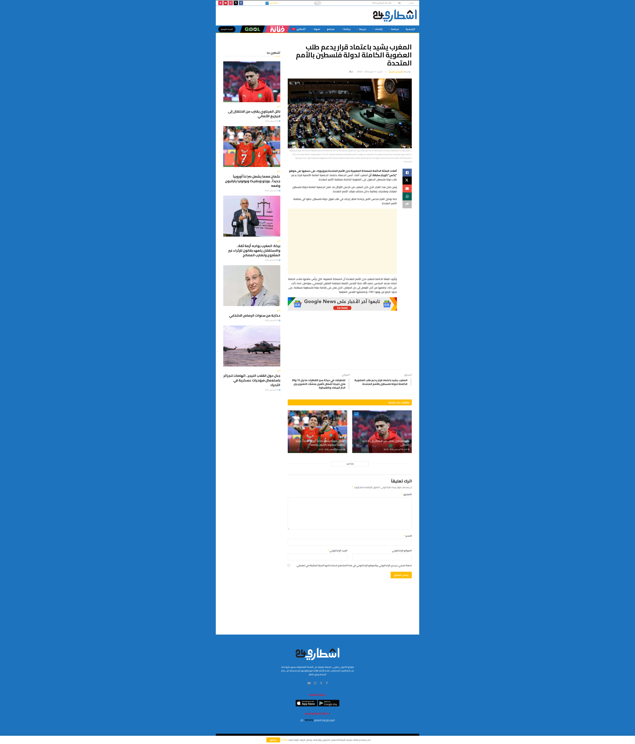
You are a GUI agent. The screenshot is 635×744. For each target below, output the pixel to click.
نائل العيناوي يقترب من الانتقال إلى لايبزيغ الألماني (385, 442)
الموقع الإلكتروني (402, 550)
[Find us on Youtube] (225, 3)
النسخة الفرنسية (227, 29)
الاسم (407, 536)
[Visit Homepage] (395, 15)
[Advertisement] (342, 241)
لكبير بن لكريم (396, 72)
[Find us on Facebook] (241, 3)
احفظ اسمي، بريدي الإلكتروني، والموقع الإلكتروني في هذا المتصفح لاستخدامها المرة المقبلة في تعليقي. (354, 565)
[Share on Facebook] (407, 173)
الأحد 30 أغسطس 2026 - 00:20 (395, 449)
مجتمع (331, 29)
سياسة (395, 29)
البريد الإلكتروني (337, 550)
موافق (273, 740)
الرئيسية (410, 29)
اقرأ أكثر (284, 740)
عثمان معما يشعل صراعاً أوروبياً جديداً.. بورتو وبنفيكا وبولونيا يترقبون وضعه (320, 442)
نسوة (317, 29)
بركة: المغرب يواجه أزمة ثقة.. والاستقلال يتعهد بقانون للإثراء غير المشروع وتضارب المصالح (254, 250)
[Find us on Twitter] (236, 3)
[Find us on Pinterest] (220, 3)
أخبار (356, 414)
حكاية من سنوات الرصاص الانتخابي (254, 315)
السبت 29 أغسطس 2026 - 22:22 (331, 449)
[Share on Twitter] (407, 181)
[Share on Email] (407, 188)
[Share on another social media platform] (407, 204)
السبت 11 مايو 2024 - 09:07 (369, 72)
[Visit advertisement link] (342, 304)
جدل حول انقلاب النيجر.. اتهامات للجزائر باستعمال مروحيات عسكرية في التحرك (251, 380)
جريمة (362, 29)
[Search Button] (398, 3)
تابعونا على (273, 3)
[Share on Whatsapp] (407, 196)
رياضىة (347, 29)
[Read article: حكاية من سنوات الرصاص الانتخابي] (251, 285)
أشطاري (298, 29)
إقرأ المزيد (350, 463)
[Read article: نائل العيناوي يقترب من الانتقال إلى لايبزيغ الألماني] (382, 431)
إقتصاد (378, 29)
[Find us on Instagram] (231, 3)
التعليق (406, 494)
